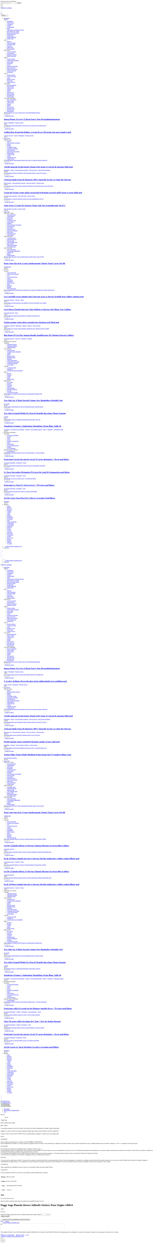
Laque (8, 278)
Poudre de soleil (11, 34)
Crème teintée (10, 27)
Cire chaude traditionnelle (13, 251)
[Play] (5, 1104)
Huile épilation (11, 255)
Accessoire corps (11, 220)
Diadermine (10, 517)
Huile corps (10, 232)
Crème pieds (10, 222)
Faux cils (9, 46)
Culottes (27, 429)
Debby (9, 514)
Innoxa (9, 529)
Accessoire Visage (11, 147)
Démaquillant (10, 153)
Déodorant (10, 219)
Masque (9, 145)
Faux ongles (10, 62)
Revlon (9, 539)
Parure (8, 378)
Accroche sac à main (12, 392)
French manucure (11, 70)
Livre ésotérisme (11, 448)
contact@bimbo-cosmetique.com (13, 546)
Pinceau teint (10, 96)
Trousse (9, 89)
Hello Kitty (10, 526)
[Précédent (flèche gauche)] (2, 1241)
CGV (27, 1235)
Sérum (8, 141)
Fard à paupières (11, 43)
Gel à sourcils (10, 53)
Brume (9, 144)
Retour (3, 15)
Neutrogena (10, 535)
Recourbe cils (10, 95)
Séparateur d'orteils (12, 245)
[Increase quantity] (50, 1214)
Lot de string (10, 364)
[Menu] (2, 6)
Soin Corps (7, 212)
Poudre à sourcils (11, 56)
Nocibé (9, 536)
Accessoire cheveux (12, 277)
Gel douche (10, 227)
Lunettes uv (10, 369)
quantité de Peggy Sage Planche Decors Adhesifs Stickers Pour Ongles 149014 (21, 1214)
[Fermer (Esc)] (2, 1240)
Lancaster (9, 532)
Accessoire (6, 429)
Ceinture (9, 386)
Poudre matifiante (11, 37)
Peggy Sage (10, 537)
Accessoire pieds (11, 246)
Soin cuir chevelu (30, 183)
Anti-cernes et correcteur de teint (15, 30)
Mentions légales (20, 1235)
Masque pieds (10, 241)
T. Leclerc (9, 543)
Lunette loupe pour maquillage (15, 370)
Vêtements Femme (12, 344)
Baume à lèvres (11, 79)
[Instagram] (2, 550)
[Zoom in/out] (4, 1240)
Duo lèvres (10, 80)
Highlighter (10, 21)
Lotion (8, 156)
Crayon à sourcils (11, 51)
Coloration (10, 280)
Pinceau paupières (11, 85)
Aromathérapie (11, 451)
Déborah (9, 516)
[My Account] (1, 10)
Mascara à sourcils (11, 54)
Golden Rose (10, 523)
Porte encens (10, 444)
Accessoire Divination (12, 435)
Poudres (9, 25)
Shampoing (10, 281)
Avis (5, 1112)
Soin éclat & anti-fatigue (13, 151)
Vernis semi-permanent (13, 60)
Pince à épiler (10, 86)
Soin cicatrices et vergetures (14, 225)
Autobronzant (10, 216)
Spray (8, 284)
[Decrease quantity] (47, 1214)
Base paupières (11, 49)
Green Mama (10, 524)
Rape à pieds (10, 243)
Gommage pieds (11, 238)
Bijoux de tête (10, 379)
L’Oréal (9, 530)
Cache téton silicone (12, 363)
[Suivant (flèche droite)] (4, 1241)
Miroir (8, 91)
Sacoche (9, 391)
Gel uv (9, 64)
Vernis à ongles (11, 59)
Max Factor (10, 533)
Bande (8, 254)
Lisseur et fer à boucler (13, 274)
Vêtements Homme (12, 346)
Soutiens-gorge (11, 350)
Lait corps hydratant (12, 230)
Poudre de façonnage (12, 66)
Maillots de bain (11, 357)
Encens (9, 437)
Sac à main (10, 382)
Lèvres (5, 122)
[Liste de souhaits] (8, 114)
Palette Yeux (10, 47)
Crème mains (10, 235)
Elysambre (10, 519)
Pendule (9, 447)
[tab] (79, 1109)
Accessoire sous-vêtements (14, 351)
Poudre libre (10, 35)
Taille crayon (10, 88)
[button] (9, 116)
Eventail (9, 383)
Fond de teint (10, 22)
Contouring (10, 24)
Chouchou (23, 338)
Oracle (8, 439)
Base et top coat (11, 67)
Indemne (9, 527)
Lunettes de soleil (11, 367)
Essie (8, 520)
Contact (7, 1221)
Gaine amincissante (12, 360)
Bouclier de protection (12, 441)
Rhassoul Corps (11, 229)
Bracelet (9, 375)
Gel (8, 275)
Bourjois (9, 510)
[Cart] (1, 12)
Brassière (9, 359)
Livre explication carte (12, 445)
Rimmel (9, 540)
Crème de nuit (10, 154)
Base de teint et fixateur (13, 33)
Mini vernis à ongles (12, 69)
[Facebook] (1, 550)
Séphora (9, 542)
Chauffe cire (10, 252)
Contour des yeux (11, 157)
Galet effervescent (11, 239)
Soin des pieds (10, 226)
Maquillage (7, 18)
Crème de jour (10, 159)
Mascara (9, 41)
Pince (22, 300)
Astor (8, 506)
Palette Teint (10, 38)
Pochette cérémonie (12, 389)
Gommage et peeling (12, 148)
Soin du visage (33, 170)
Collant (9, 353)
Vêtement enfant (11, 347)
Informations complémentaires (11, 1110)
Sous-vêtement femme (36, 429)
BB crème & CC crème (13, 31)
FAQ (2, 1221)
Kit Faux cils (10, 92)
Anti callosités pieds (12, 242)
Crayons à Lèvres (11, 76)
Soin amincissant (11, 214)
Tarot (8, 438)
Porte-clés (9, 385)
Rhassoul (9, 285)
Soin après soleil (22, 196)
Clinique (9, 511)
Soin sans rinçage (11, 288)
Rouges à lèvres (11, 75)
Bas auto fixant (11, 356)
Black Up (9, 508)
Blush (8, 28)
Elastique (29, 338)
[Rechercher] (1, 9)
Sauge (8, 442)
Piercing (9, 373)
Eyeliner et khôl (11, 44)
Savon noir (10, 217)
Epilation (9, 223)
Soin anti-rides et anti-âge (13, 143)
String (8, 354)
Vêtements (50, 429)
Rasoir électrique (11, 249)
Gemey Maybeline (12, 522)
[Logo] (6, 8)
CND (8, 513)
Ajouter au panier (5, 1216)
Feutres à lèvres (11, 82)
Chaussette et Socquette (13, 362)
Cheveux (17, 300)
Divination (19, 462)
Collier (9, 376)
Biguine (9, 507)
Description (7, 1109)
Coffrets (18, 1012)
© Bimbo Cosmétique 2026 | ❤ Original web (12, 1236)
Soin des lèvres (11, 150)
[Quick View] (5, 114)
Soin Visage (7, 138)
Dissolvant (10, 63)
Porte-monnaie (11, 388)
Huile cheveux (7, 183)
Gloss (8, 78)
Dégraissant (10, 72)
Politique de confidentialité (8, 1235)
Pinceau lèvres (10, 94)
